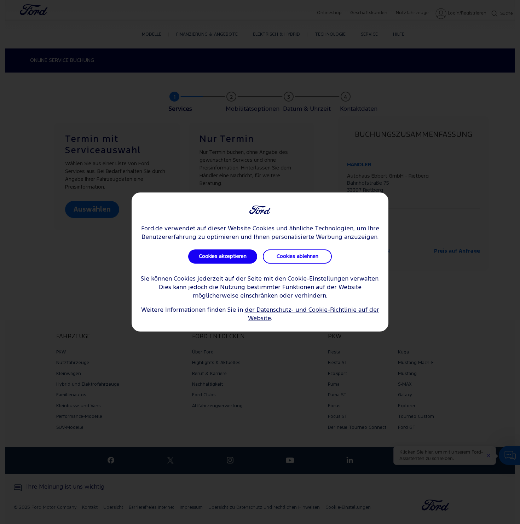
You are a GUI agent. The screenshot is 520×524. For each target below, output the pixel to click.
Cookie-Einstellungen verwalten (333, 279)
